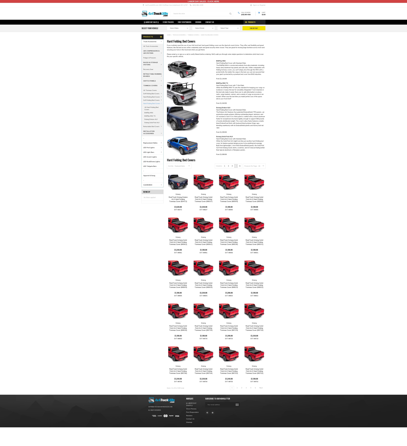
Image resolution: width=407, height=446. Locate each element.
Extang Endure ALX (151, 119)
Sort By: (171, 166)
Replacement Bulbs (150, 143)
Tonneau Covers (150, 86)
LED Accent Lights (150, 157)
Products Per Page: (250, 166)
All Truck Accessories (150, 46)
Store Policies (168, 22)
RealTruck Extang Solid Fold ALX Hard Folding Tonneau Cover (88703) (229, 371)
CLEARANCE (147, 185)
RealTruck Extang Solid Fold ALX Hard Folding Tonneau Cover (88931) (254, 242)
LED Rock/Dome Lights (151, 162)
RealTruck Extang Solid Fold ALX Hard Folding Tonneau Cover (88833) (229, 285)
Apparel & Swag (149, 176)
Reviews (198, 22)
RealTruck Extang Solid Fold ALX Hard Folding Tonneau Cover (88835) (204, 285)
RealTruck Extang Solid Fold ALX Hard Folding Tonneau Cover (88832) (254, 285)
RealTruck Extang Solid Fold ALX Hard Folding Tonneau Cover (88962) (178, 242)
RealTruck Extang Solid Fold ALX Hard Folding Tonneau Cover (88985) (254, 199)
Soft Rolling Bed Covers (151, 94)
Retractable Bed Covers (151, 127)
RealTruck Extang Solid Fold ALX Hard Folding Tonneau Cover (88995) (229, 199)
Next (261, 388)
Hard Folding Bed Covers (151, 103)
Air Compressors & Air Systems (151, 52)
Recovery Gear (148, 69)
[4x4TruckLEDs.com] (161, 399)
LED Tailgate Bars (149, 166)
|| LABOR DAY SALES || (151, 22)
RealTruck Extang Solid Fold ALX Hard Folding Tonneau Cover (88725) (229, 328)
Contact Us (209, 22)
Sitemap (189, 422)
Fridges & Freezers (149, 58)
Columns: (219, 166)
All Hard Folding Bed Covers (151, 108)
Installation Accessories (148, 132)
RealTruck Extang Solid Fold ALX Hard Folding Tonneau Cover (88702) (254, 371)
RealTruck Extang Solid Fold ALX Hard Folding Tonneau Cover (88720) (254, 328)
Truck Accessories (149, 42)
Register (263, 5)
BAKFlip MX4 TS (149, 116)
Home (169, 35)
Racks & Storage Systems (150, 63)
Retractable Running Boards (152, 75)
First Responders (184, 22)
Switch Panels (149, 81)
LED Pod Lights (149, 148)
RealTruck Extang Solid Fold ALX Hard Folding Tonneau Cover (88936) (229, 242)
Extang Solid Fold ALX (151, 123)
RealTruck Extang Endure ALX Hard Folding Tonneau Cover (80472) (178, 199)
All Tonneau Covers (150, 90)
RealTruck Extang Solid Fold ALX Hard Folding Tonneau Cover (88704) (204, 371)
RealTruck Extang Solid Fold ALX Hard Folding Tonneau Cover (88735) (204, 328)
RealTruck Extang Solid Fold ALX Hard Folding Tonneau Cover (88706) (178, 371)
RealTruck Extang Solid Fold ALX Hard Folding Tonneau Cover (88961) (204, 242)
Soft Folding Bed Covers (151, 100)
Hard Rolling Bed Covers (151, 97)
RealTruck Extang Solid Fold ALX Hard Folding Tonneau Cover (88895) (178, 285)
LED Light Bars (148, 152)
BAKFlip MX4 (148, 113)
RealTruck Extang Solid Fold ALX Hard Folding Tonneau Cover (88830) (178, 328)
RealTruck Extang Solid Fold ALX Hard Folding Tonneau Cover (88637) (204, 199)
